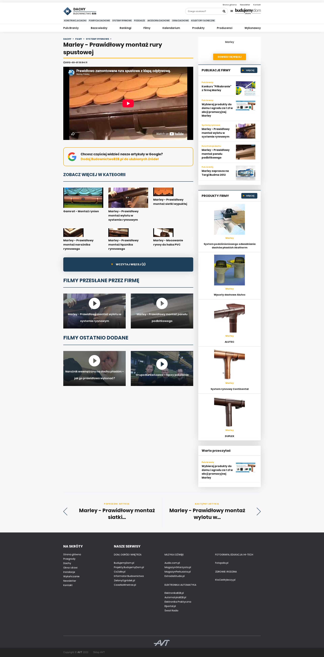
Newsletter (245, 4)
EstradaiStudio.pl (175, 576)
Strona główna (230, 4)
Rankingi (125, 28)
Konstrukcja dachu (75, 20)
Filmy (146, 28)
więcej (249, 70)
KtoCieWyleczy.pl (225, 579)
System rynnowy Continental (230, 389)
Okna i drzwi (70, 567)
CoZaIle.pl (119, 571)
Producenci (224, 28)
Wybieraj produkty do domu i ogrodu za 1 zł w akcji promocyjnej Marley (217, 110)
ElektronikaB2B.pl (174, 593)
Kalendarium (171, 28)
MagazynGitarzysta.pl (178, 567)
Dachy (67, 563)
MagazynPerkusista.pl (178, 571)
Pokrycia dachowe (99, 20)
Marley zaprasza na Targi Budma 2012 (215, 173)
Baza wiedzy (99, 28)
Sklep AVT (99, 652)
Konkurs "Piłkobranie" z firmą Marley (216, 88)
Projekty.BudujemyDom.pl (129, 567)
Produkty (198, 28)
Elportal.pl (170, 606)
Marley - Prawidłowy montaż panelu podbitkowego (216, 153)
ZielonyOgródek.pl (124, 580)
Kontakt (257, 4)
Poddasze (139, 20)
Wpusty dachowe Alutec (229, 294)
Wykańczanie (71, 576)
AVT (79, 652)
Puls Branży (71, 28)
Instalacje (69, 572)
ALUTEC (229, 342)
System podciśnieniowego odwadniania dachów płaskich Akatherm (229, 245)
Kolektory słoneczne (203, 20)
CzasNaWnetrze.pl (125, 585)
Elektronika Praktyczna (178, 601)
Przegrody (69, 559)
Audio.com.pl (172, 563)
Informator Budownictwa (129, 576)
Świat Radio (171, 610)
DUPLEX (229, 436)
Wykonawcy (253, 28)
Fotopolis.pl (221, 563)
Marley (229, 42)
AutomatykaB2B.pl (175, 597)
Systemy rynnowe (122, 20)
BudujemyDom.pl (124, 563)
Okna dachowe (180, 20)
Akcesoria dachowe (158, 20)
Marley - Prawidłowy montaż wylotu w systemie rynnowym (216, 132)
